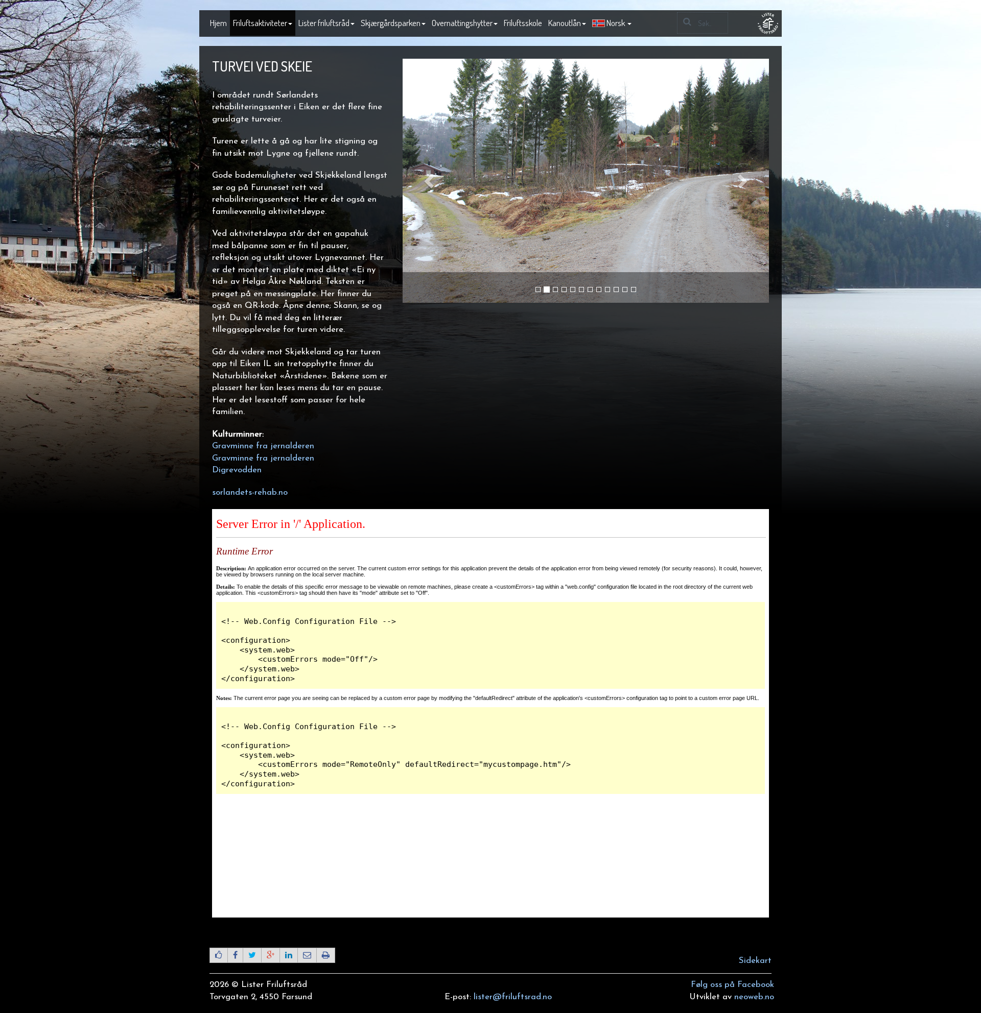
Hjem (218, 22)
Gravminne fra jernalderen (263, 446)
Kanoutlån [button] (564, 22)
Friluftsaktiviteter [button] (260, 22)
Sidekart (755, 960)
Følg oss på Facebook (732, 984)
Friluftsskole (523, 22)
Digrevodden (237, 470)
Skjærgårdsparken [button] (391, 22)
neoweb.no (754, 997)
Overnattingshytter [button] (462, 22)
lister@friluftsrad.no (513, 997)
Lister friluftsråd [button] (323, 22)
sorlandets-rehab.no (250, 492)
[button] (612, 23)
